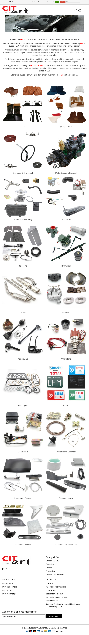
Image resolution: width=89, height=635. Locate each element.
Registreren (7, 583)
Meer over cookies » (73, 2)
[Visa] (27, 631)
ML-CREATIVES (62, 628)
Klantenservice (52, 600)
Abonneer (53, 616)
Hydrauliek (66, 266)
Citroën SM (50, 567)
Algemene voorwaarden (56, 587)
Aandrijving (23, 359)
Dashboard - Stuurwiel (23, 173)
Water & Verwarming (23, 219)
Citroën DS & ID (52, 560)
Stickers (66, 405)
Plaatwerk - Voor (66, 498)
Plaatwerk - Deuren (22, 498)
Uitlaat (23, 312)
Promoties (50, 571)
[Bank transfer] (42, 631)
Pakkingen (22, 405)
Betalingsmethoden (54, 593)
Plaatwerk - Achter (23, 544)
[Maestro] (30, 631)
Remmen (66, 312)
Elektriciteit (23, 451)
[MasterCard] (34, 631)
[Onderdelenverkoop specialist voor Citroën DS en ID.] (15, 10)
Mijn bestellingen (9, 587)
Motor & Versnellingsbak (66, 173)
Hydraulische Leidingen (66, 451)
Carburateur (66, 219)
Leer (23, 126)
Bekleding (23, 266)
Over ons (50, 583)
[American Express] (49, 631)
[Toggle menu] (84, 10)
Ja (57, 2)
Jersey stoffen (66, 126)
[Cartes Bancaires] (38, 631)
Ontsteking (66, 359)
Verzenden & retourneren (57, 597)
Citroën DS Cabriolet (55, 574)
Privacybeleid (51, 590)
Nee (63, 2)
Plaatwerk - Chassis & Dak (66, 544)
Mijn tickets (7, 590)
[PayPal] (45, 631)
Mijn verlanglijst (9, 593)
